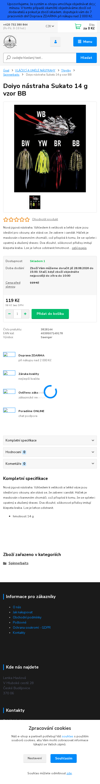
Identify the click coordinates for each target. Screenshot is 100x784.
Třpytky (66, 70)
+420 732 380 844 (15, 24)
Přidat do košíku (50, 313)
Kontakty (19, 633)
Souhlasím (63, 758)
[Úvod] (22, 42)
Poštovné (19, 622)
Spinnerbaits (11, 75)
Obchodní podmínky (27, 617)
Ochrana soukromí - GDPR (32, 627)
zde (69, 773)
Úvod (6, 70)
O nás (17, 607)
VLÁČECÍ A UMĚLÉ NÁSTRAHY (35, 70)
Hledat (86, 57)
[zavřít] (94, 5)
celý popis (79, 248)
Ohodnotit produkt (45, 219)
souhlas (67, 736)
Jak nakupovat (23, 612)
